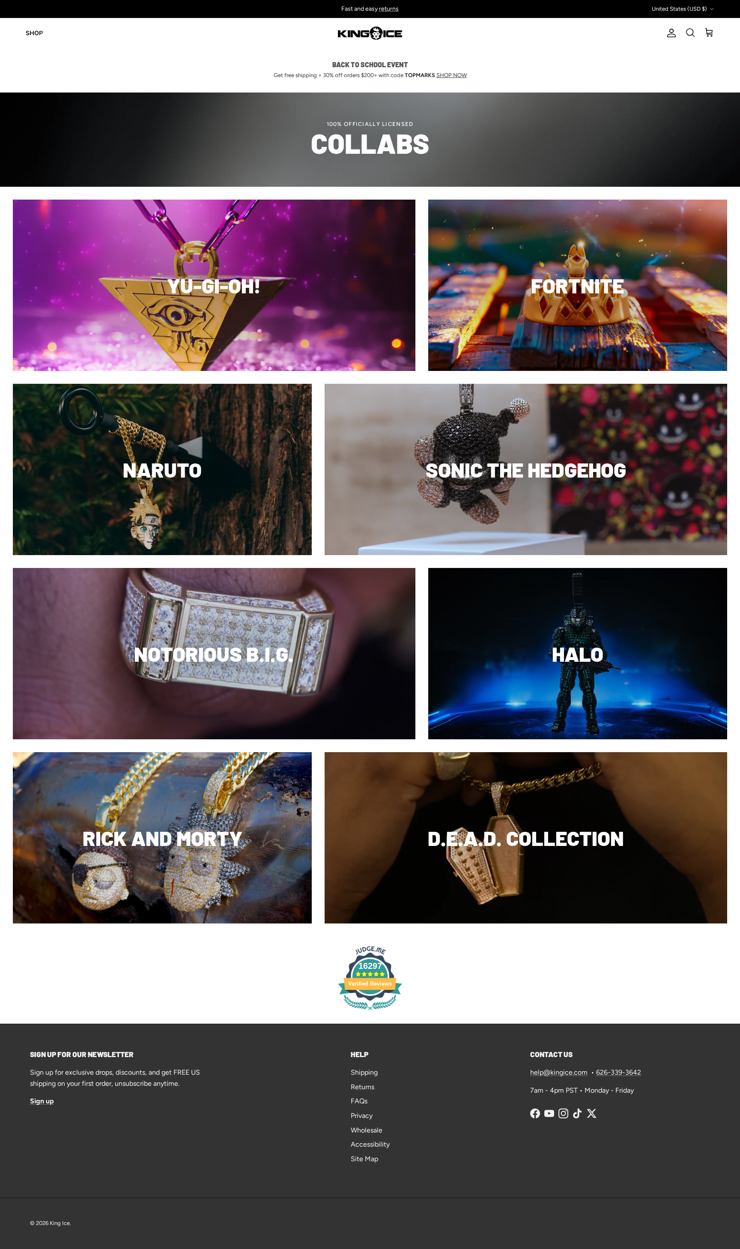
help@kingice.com (559, 1072)
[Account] (670, 33)
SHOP (34, 33)
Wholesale (366, 1130)
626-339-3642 (618, 1072)
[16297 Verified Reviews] (370, 1011)
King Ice (60, 1223)
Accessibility (370, 1144)
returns (389, 8)
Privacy (362, 1116)
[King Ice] (370, 33)
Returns (362, 1087)
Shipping (364, 1072)
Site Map (364, 1159)
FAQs (359, 1101)
